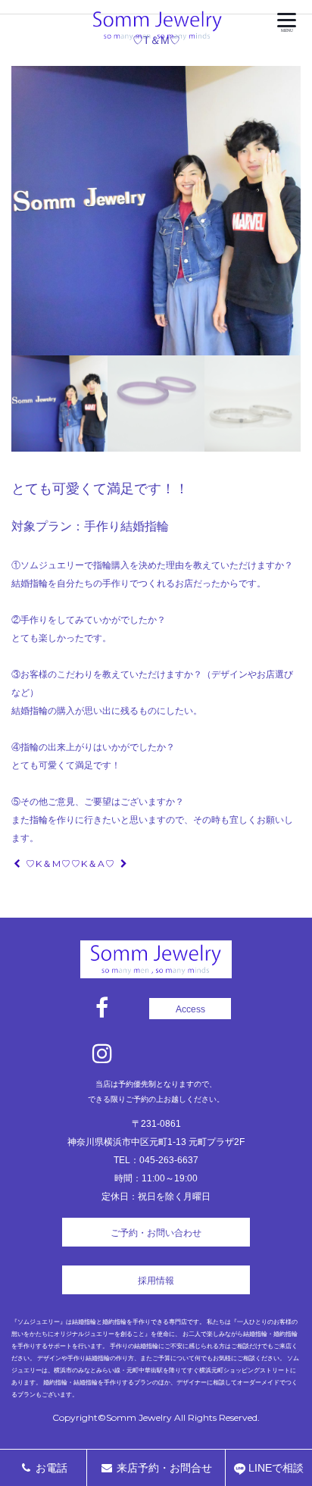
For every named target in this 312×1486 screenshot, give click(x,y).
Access (190, 1009)
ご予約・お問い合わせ (156, 1233)
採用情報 (156, 1280)
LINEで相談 (274, 1468)
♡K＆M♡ (47, 863)
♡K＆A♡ (94, 863)
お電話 (50, 1468)
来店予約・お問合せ (163, 1468)
